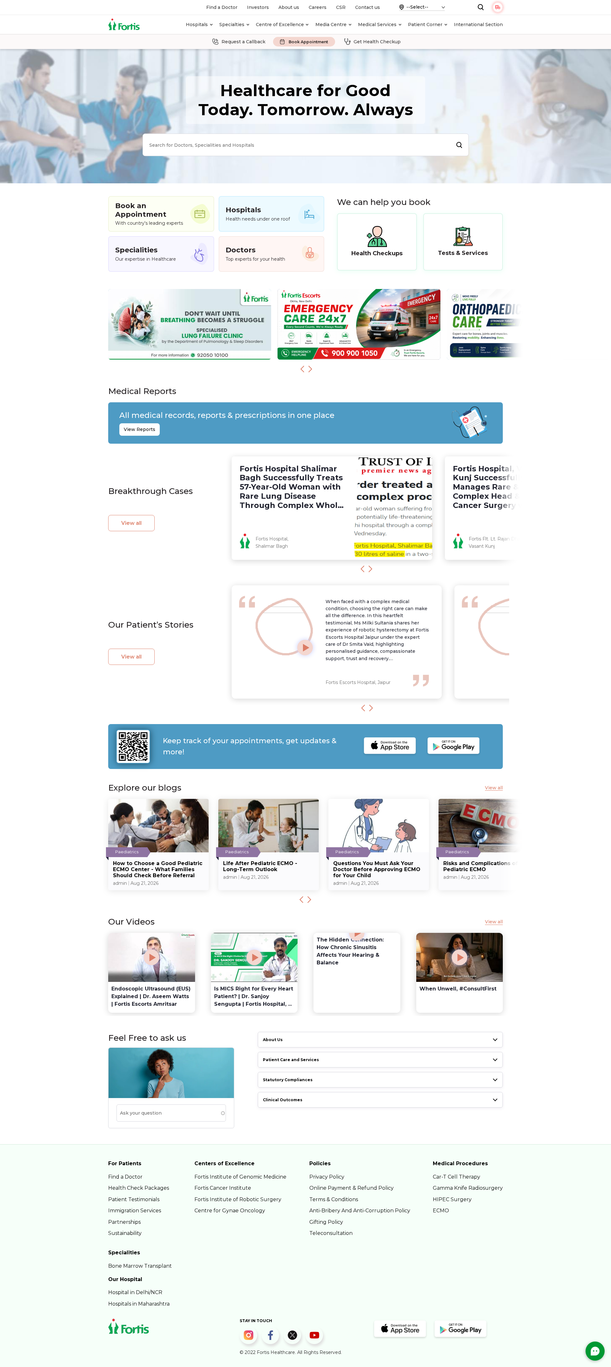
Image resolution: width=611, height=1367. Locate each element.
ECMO (441, 1211)
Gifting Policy (326, 1222)
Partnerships (124, 1222)
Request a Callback (243, 42)
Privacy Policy (326, 1177)
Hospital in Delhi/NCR (135, 1292)
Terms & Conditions (333, 1199)
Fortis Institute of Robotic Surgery (237, 1199)
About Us (273, 1039)
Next (310, 368)
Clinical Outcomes (282, 1099)
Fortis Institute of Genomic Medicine (240, 1177)
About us (288, 7)
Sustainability (125, 1233)
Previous (302, 368)
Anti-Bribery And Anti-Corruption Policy (359, 1211)
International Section (478, 24)
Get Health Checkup (377, 42)
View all (131, 523)
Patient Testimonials (133, 1199)
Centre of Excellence (280, 24)
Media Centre (331, 24)
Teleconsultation (331, 1233)
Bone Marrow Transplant (140, 1266)
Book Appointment (308, 41)
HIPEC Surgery (452, 1199)
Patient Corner (425, 24)
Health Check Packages (138, 1188)
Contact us (367, 7)
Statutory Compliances (288, 1079)
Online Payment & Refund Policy (351, 1188)
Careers (318, 7)
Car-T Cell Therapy (456, 1177)
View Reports (139, 429)
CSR (341, 7)
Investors (258, 7)
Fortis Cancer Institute (222, 1188)
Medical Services (377, 24)
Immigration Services (134, 1211)
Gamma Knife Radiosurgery (468, 1188)
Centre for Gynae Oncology (229, 1211)
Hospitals (197, 24)
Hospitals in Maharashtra (139, 1304)
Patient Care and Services (291, 1059)
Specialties (231, 24)
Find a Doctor (221, 7)
